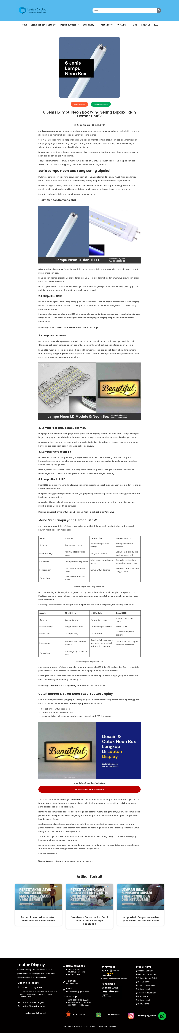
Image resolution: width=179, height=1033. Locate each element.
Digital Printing (83, 125)
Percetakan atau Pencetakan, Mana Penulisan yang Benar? (38, 919)
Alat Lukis (106, 24)
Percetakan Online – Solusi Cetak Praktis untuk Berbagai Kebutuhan (89, 920)
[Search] (159, 10)
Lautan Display (76, 703)
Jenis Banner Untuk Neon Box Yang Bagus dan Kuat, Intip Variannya (82, 512)
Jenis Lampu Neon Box (74, 861)
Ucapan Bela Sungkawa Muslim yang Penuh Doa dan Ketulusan (141, 919)
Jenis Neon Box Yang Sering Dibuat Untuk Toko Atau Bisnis (77, 685)
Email (69, 988)
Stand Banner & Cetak (42, 24)
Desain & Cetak (68, 24)
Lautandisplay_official (146, 1016)
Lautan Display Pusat (32, 987)
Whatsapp (72, 996)
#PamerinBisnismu (54, 861)
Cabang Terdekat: (28, 982)
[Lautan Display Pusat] (18, 987)
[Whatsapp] (64, 996)
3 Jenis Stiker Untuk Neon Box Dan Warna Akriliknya (74, 327)
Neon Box (90, 861)
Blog (135, 24)
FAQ (156, 24)
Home (24, 24)
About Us (145, 24)
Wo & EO (121, 24)
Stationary (88, 24)
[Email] (64, 990)
